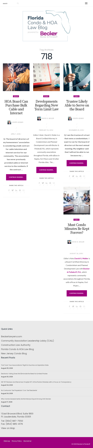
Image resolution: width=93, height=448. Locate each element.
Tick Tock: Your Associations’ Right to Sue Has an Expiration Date (24, 365)
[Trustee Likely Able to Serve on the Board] (76, 77)
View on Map (8, 428)
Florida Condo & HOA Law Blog (17, 349)
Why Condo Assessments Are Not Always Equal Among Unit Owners (26, 399)
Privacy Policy (17, 441)
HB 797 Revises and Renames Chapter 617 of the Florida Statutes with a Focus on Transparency (36, 382)
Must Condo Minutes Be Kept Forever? (76, 229)
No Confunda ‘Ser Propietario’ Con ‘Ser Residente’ (19, 390)
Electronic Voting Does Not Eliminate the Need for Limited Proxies (24, 374)
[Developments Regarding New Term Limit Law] (46, 77)
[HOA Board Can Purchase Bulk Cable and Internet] (16, 77)
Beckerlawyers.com (11, 336)
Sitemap (7, 441)
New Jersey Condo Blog (14, 353)
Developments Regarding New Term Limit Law (46, 105)
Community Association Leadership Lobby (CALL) (27, 340)
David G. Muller (48, 118)
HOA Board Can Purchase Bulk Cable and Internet (16, 107)
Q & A (16, 96)
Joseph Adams (17, 122)
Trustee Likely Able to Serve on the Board (77, 105)
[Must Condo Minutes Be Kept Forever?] (76, 200)
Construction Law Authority (15, 344)
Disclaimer (27, 441)
